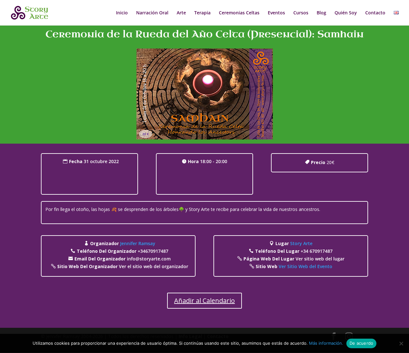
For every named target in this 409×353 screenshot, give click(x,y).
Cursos (300, 13)
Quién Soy (346, 13)
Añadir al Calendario (204, 300)
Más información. (326, 343)
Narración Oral (152, 13)
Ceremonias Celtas (239, 13)
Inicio (122, 13)
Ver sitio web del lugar (320, 259)
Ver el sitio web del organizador (153, 266)
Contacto (375, 13)
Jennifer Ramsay (137, 243)
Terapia (202, 13)
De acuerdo (362, 343)
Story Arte (301, 243)
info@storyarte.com (149, 259)
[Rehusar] (401, 343)
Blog (321, 13)
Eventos (276, 13)
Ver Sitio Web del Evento (305, 266)
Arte (181, 13)
